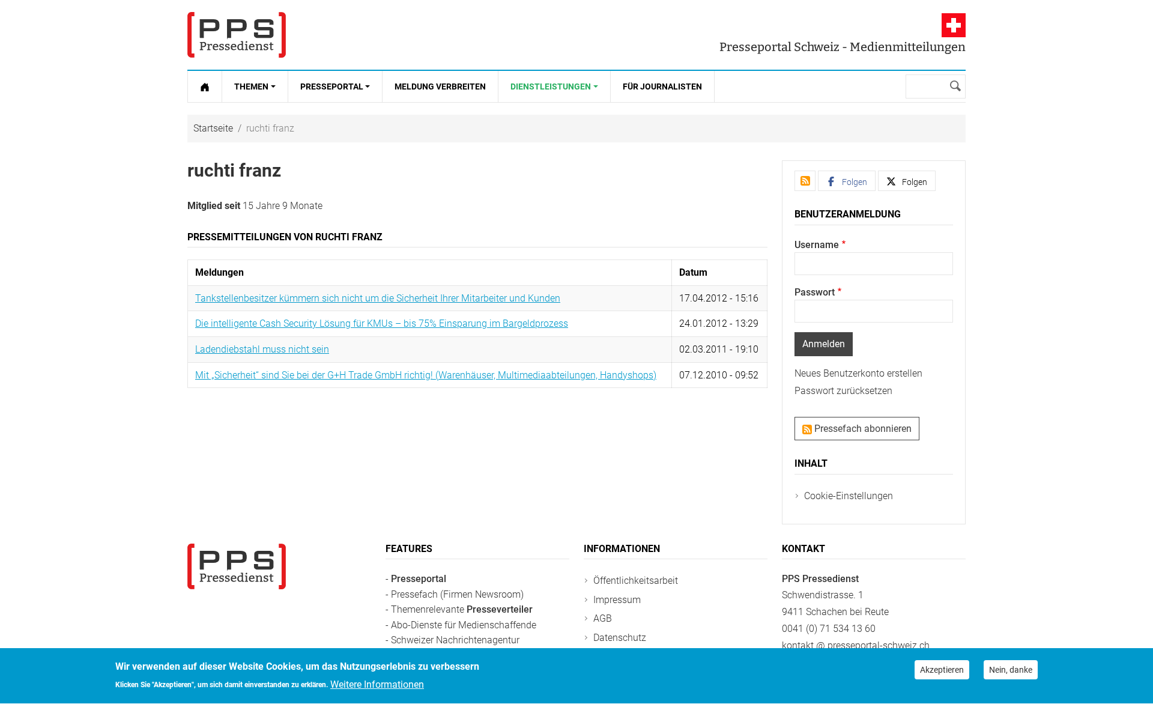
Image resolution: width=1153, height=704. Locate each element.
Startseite (213, 128)
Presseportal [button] (331, 86)
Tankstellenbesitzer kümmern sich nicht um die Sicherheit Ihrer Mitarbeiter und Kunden (377, 298)
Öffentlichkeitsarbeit (635, 580)
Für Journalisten (662, 86)
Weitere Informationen (377, 684)
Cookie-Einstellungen (848, 496)
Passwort (814, 292)
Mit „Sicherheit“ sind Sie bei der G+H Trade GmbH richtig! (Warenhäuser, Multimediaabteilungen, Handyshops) (425, 375)
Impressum (617, 599)
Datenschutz (619, 637)
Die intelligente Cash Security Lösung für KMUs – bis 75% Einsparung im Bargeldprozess (381, 323)
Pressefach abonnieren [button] (862, 428)
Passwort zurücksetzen (843, 390)
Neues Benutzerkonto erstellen (858, 373)
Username (816, 244)
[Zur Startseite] (205, 86)
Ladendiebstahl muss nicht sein (262, 349)
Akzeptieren (942, 670)
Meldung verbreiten (440, 86)
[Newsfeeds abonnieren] (805, 181)
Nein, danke (1010, 670)
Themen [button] (251, 86)
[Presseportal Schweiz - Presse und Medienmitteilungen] (236, 35)
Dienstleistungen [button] (550, 86)
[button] (847, 181)
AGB (602, 618)
